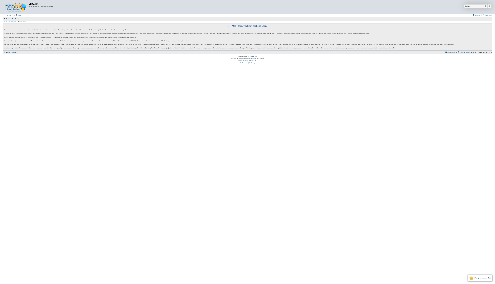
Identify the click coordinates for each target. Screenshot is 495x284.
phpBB (241, 58)
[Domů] (15, 7)
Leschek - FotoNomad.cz (250, 60)
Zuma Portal (253, 56)
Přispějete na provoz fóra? (482, 278)
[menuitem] (18, 15)
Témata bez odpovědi (9, 22)
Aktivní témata (21, 22)
